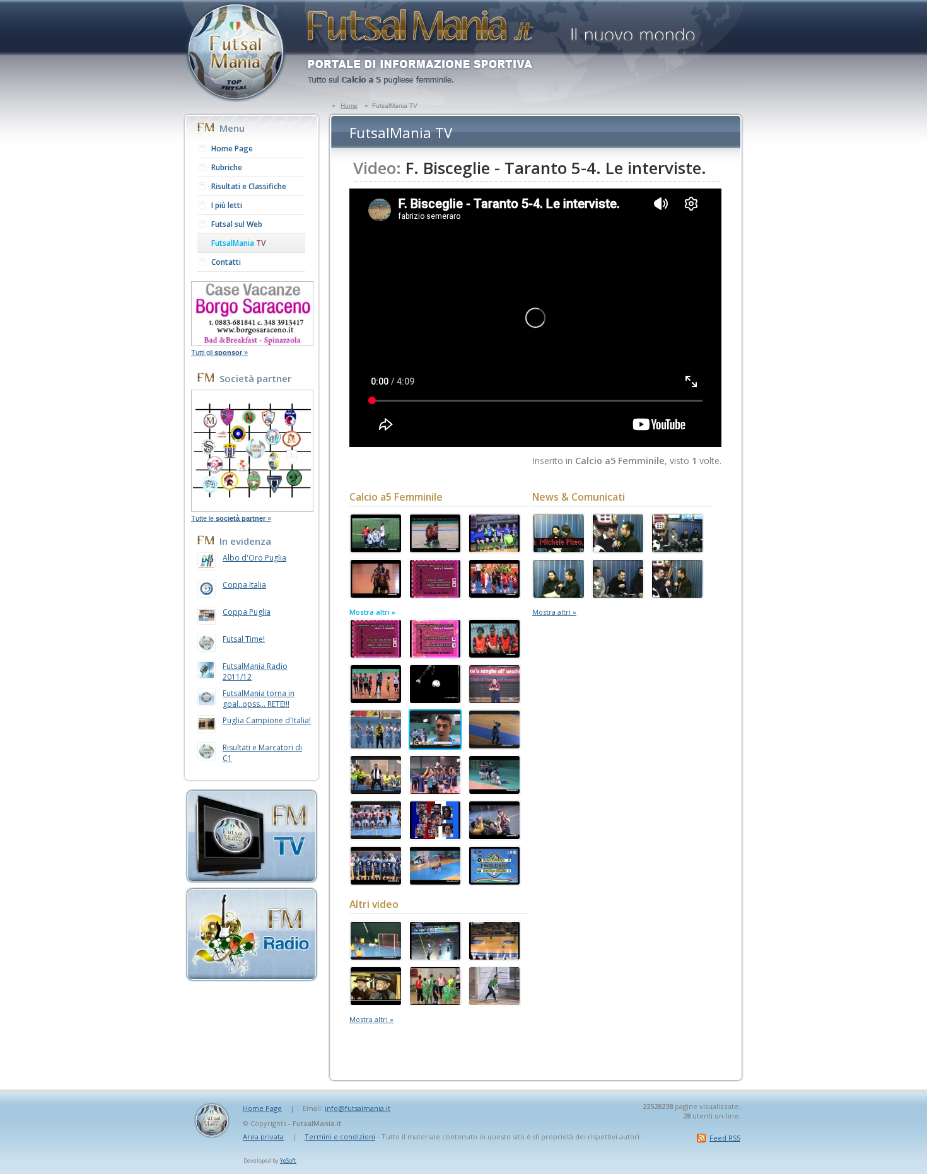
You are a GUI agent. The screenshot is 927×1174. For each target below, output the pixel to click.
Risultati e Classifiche (248, 186)
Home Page (232, 148)
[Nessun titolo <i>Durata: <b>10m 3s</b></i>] (435, 1002)
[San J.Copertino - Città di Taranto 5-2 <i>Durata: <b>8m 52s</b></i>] (376, 594)
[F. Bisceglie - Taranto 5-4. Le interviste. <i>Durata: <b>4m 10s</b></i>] (435, 745)
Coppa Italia (244, 584)
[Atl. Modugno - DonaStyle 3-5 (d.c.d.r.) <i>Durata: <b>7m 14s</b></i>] (376, 745)
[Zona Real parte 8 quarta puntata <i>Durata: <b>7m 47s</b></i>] (558, 549)
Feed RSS (724, 1137)
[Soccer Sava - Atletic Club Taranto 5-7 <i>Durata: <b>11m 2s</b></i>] (435, 594)
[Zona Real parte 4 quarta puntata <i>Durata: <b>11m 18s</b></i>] (618, 594)
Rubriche (226, 167)
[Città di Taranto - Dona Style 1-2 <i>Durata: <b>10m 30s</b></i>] (494, 700)
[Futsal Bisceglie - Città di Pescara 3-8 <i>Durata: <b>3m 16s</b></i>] (376, 881)
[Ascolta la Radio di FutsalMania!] (251, 978)
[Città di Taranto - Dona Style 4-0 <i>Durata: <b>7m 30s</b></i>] (494, 836)
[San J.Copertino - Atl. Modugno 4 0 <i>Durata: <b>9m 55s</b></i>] (435, 549)
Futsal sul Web (236, 224)
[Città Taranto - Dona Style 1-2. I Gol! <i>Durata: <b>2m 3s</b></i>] (494, 745)
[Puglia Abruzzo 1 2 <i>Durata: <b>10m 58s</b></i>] (494, 956)
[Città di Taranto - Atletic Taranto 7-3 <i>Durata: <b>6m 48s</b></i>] (376, 654)
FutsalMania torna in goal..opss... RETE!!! (258, 698)
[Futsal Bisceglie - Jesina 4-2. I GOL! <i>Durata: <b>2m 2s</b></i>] (435, 881)
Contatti (226, 262)
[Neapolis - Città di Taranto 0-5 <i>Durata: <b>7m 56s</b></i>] (376, 956)
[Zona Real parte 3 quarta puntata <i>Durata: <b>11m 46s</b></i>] (677, 594)
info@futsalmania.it (357, 1108)
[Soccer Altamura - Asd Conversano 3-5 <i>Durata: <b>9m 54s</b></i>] (376, 549)
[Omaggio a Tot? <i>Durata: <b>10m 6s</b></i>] (376, 1002)
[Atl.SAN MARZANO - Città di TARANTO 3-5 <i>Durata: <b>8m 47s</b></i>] (376, 700)
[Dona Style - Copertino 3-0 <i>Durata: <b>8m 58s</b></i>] (376, 836)
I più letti (226, 205)
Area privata (263, 1136)
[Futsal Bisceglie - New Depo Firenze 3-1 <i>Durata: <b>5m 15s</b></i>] (494, 881)
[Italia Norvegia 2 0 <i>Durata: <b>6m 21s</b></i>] (435, 956)
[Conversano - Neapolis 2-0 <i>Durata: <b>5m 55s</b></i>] (494, 594)
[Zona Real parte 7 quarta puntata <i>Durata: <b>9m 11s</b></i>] (618, 549)
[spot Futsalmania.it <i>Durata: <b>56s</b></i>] (435, 700)
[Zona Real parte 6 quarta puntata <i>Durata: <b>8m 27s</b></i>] (677, 549)
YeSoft (288, 1160)
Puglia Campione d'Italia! (267, 720)
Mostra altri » (372, 612)
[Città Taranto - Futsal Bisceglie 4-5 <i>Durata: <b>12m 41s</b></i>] (435, 790)
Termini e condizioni (340, 1136)
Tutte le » (231, 518)
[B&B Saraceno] (252, 342)
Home (349, 105)
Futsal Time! (244, 639)
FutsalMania (238, 243)
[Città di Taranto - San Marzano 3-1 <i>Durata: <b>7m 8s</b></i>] (435, 654)
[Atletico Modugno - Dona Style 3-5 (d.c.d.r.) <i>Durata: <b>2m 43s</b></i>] (376, 790)
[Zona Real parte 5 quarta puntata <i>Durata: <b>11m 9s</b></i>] (558, 594)
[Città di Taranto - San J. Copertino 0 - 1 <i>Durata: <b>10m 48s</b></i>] (494, 549)
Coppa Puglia (247, 612)
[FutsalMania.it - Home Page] (238, 101)
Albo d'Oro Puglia (254, 557)
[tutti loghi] (252, 508)
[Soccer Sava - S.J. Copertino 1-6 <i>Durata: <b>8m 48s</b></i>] (494, 654)
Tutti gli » (219, 352)
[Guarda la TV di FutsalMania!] (251, 879)
